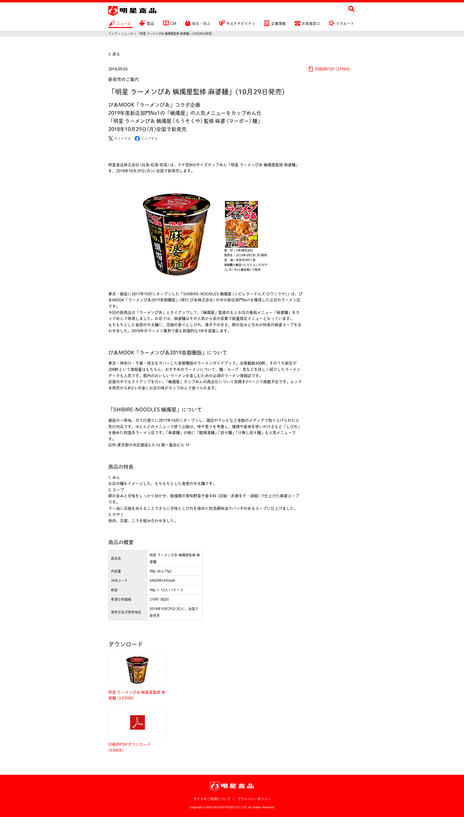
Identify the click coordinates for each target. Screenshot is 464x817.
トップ (112, 33)
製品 (150, 23)
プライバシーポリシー (254, 799)
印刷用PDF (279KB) (332, 69)
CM (173, 23)
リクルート (345, 23)
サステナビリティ (240, 23)
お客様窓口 (311, 23)
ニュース (123, 23)
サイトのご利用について (212, 799)
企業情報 (278, 23)
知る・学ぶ (201, 23)
